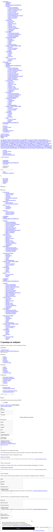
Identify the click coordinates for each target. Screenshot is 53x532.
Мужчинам (5, 179)
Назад (2, 137)
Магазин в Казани (7, 153)
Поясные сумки (11, 26)
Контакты (5, 126)
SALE (4, 183)
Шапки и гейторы (12, 23)
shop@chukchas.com (14, 351)
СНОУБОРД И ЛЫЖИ (11, 37)
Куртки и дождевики (13, 10)
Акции (4, 356)
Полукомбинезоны (12, 44)
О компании (8, 207)
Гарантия (5, 128)
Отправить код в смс (5, 441)
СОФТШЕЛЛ (9, 51)
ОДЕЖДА (8, 6)
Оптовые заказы (9, 202)
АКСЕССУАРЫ (9, 20)
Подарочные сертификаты (11, 198)
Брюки (9, 43)
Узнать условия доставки (6, 406)
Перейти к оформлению (6, 404)
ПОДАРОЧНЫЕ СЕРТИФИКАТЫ (13, 5)
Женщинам (5, 180)
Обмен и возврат (9, 194)
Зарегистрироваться (5, 434)
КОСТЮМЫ (8, 31)
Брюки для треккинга (13, 16)
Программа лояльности (8, 130)
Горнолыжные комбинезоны (14, 34)
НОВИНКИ (8, 2)
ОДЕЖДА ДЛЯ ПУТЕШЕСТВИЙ (13, 45)
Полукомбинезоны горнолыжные (15, 15)
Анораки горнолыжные (13, 8)
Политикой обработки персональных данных (22, 525)
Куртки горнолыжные (13, 7)
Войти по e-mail (4, 444)
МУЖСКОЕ (5, 1)
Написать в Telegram (5, 135)
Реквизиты (8, 208)
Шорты (10, 19)
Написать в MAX (9, 214)
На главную (3, 347)
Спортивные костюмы (13, 36)
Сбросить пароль (4, 517)
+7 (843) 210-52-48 (5, 134)
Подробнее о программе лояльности (37, 530)
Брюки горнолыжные (13, 14)
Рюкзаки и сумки (12, 87)
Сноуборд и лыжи (7, 362)
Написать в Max (4, 136)
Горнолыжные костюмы (13, 33)
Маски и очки (11, 21)
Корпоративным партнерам (12, 203)
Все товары (5, 178)
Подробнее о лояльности (8, 173)
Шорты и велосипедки (13, 79)
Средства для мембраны (13, 28)
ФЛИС (7, 57)
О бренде (5, 381)
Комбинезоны (11, 40)
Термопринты (11, 29)
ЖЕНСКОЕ (5, 62)
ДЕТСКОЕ (5, 123)
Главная (5, 150)
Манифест (8, 206)
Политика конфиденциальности (10, 390)
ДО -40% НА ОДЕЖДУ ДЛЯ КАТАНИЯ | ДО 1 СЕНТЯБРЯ (14, 139)
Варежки (10, 24)
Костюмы (10, 38)
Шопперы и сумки (12, 27)
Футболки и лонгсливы (13, 13)
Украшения (10, 30)
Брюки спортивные (12, 17)
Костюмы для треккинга (13, 35)
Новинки (5, 182)
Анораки (10, 41)
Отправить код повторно (6, 442)
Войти (4, 171)
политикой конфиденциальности (40, 458)
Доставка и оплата (7, 127)
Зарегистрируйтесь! (11, 443)
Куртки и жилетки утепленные (15, 9)
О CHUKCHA (6, 131)
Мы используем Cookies (8, 391)
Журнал (7, 199)
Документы (8, 196)
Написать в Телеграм (5, 351)
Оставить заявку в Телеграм (7, 467)
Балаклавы (10, 22)
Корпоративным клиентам (9, 154)
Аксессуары (5, 361)
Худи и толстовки (12, 12)
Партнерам (5, 129)
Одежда (5, 359)
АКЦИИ (8, 3)
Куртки (10, 42)
